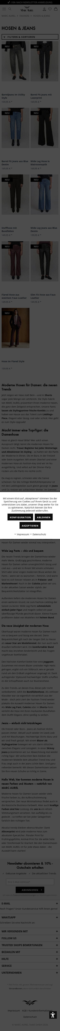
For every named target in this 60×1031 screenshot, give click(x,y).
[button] (53, 1015)
